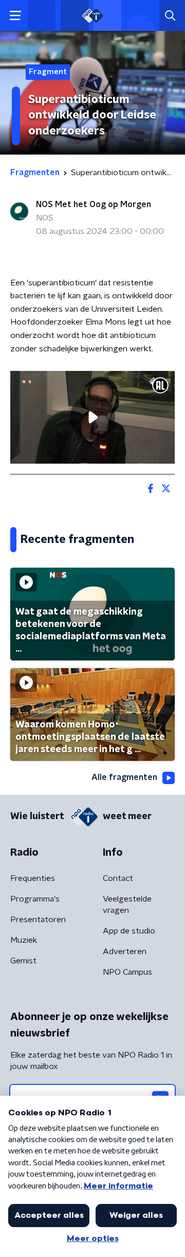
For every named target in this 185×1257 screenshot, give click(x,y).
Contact (118, 878)
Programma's (35, 899)
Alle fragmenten (124, 777)
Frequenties (32, 878)
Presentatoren (38, 919)
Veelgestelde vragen (127, 904)
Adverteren (124, 951)
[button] (15, 15)
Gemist (23, 961)
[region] (92, 417)
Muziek (23, 940)
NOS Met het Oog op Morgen (93, 204)
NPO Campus (127, 972)
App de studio (129, 931)
